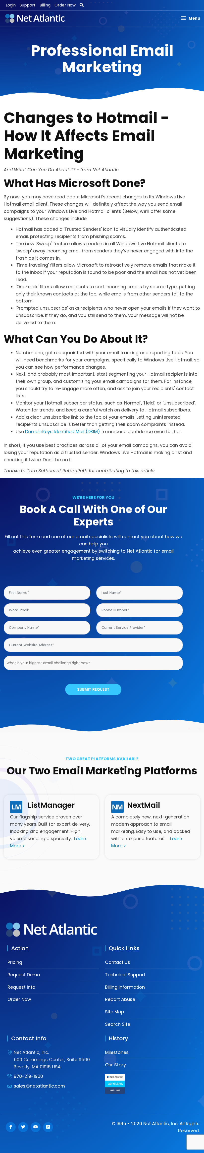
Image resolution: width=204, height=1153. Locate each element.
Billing (45, 5)
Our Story (115, 1065)
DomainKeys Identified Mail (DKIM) (62, 431)
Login (11, 5)
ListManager (51, 805)
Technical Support (125, 975)
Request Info (21, 987)
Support (28, 5)
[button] (190, 18)
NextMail (143, 805)
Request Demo (23, 975)
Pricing (14, 962)
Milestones (117, 1052)
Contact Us (117, 962)
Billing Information (125, 987)
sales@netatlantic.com (39, 1086)
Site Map (114, 1012)
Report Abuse (120, 999)
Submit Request (93, 689)
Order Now (65, 5)
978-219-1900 (28, 1076)
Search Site (117, 1024)
